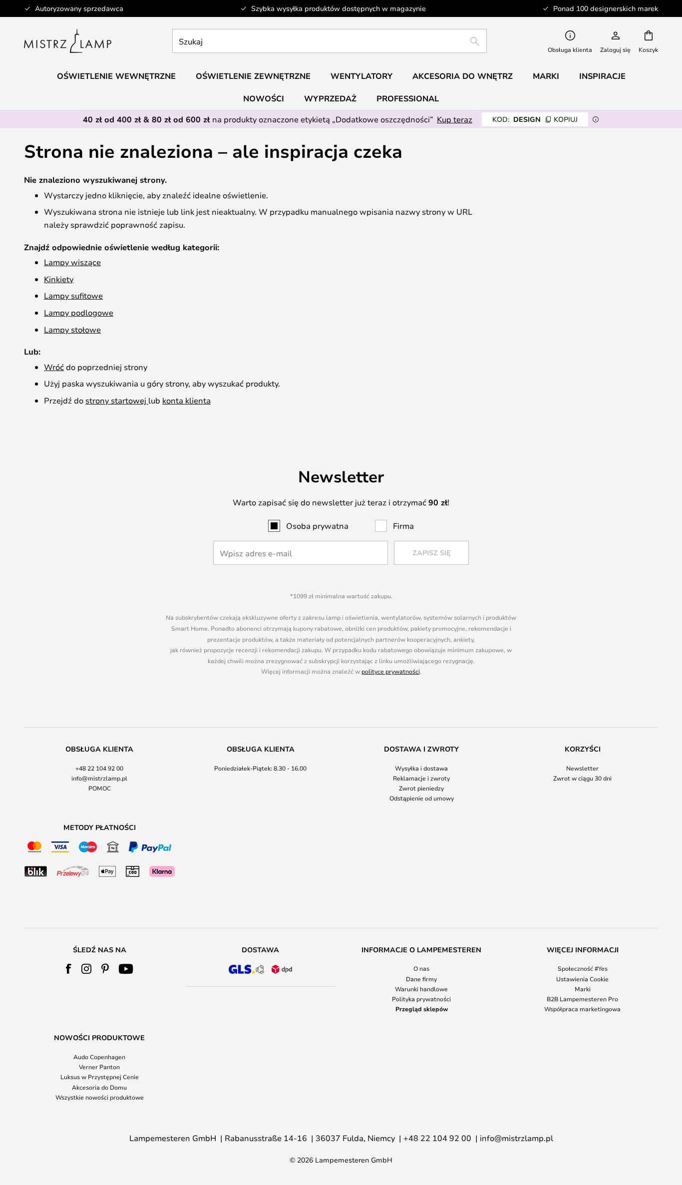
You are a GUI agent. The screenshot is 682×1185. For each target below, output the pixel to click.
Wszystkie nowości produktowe (99, 1097)
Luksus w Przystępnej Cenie (99, 1077)
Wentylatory (361, 75)
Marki (583, 989)
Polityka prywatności (421, 999)
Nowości (263, 98)
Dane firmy (421, 979)
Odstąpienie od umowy (421, 798)
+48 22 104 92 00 (99, 768)
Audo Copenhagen (99, 1057)
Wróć (54, 367)
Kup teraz (454, 119)
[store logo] (67, 41)
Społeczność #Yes (583, 968)
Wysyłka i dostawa (421, 768)
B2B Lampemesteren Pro (582, 999)
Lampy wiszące (72, 262)
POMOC (99, 788)
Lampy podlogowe (78, 312)
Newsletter (582, 768)
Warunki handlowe (421, 989)
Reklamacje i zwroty (421, 778)
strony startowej (116, 400)
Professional (407, 98)
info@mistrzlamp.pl (99, 778)
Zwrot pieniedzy (421, 788)
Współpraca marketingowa (582, 1009)
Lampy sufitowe (73, 295)
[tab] (99, 774)
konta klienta (186, 400)
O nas (421, 968)
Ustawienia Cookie (582, 979)
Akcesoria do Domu (99, 1087)
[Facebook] (68, 969)
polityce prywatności (390, 671)
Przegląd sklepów (421, 1009)
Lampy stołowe (72, 329)
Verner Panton (99, 1067)
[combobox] (329, 40)
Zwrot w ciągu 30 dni (582, 778)
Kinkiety (58, 279)
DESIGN (535, 119)
